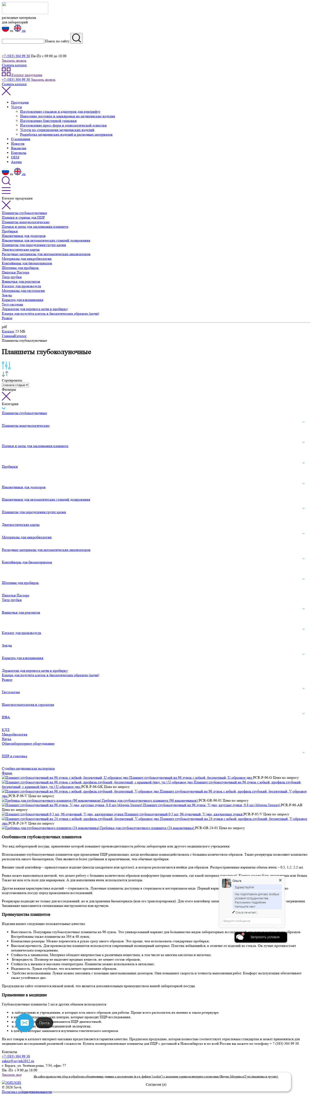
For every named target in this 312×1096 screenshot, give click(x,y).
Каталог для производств (21, 286)
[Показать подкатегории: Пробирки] (303, 463)
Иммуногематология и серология (28, 704)
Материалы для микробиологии (27, 258)
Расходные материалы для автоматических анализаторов (46, 254)
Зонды (7, 295)
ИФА (6, 717)
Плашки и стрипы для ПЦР (23, 217)
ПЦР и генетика (14, 756)
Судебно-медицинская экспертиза (28, 768)
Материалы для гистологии (23, 290)
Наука (6, 739)
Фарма (7, 773)
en (23, 30)
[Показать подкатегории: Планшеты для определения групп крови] (303, 508)
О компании (20, 139)
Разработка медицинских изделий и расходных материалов (66, 134)
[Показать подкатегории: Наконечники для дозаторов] (303, 483)
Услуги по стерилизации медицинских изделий (57, 130)
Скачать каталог (14, 65)
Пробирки (10, 231)
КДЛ (5, 730)
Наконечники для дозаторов (24, 236)
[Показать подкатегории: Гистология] (303, 688)
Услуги (16, 107)
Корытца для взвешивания (22, 300)
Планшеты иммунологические (26, 222)
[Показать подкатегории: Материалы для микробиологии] (303, 533)
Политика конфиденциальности (27, 1092)
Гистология (11, 692)
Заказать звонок (14, 60)
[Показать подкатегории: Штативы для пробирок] (303, 579)
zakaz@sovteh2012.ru (18, 1061)
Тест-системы (12, 304)
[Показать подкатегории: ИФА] (303, 713)
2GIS (17, 1082)
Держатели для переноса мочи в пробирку (35, 309)
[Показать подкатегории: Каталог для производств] (303, 629)
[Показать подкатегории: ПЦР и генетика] (303, 752)
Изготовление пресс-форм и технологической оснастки (63, 125)
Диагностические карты (21, 249)
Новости (17, 143)
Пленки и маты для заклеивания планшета (35, 226)
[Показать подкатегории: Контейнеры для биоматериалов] (303, 558)
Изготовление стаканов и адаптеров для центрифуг (60, 111)
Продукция (20, 102)
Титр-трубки (12, 277)
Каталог (8, 331)
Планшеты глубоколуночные (24, 213)
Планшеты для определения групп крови (34, 245)
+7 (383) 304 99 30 (16, 56)
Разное (7, 318)
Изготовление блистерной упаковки (48, 120)
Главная (8, 336)
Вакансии (18, 148)
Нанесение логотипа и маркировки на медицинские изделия (67, 116)
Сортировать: (12, 380)
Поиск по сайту (57, 41)
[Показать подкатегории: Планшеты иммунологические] (303, 422)
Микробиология (14, 734)
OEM (15, 157)
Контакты (18, 152)
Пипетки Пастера (15, 272)
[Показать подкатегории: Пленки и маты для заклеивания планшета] (303, 442)
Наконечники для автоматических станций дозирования (46, 240)
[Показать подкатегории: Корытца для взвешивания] (303, 654)
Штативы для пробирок (20, 268)
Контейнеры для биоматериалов (27, 263)
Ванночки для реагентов (21, 281)
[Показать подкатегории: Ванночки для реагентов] (303, 608)
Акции (16, 162)
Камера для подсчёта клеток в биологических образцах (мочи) (50, 313)
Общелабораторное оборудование (28, 743)
